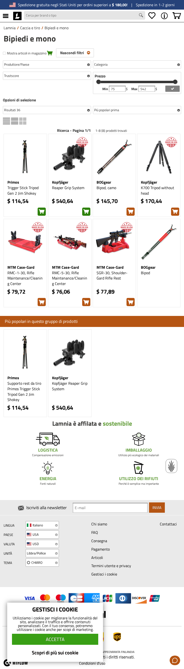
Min (105, 89)
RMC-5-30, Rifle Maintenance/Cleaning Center (69, 278)
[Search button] (141, 15)
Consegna (99, 541)
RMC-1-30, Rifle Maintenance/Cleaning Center (25, 278)
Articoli (97, 557)
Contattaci (168, 524)
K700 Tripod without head (157, 190)
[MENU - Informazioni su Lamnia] (164, 16)
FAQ (94, 532)
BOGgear (104, 182)
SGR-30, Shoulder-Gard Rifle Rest (112, 275)
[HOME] (17, 16)
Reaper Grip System (68, 188)
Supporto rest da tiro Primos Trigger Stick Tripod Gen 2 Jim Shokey (24, 391)
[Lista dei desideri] (151, 16)
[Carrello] (176, 16)
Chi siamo (99, 524)
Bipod (145, 273)
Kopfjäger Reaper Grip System (69, 386)
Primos (13, 182)
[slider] (98, 82)
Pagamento (100, 549)
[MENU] (6, 16)
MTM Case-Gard (20, 267)
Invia (156, 507)
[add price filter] (172, 89)
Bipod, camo (106, 188)
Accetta (55, 639)
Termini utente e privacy (111, 566)
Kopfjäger (60, 182)
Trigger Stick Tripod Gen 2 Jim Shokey (23, 190)
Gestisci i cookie (104, 574)
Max (134, 89)
